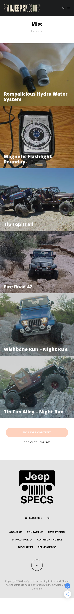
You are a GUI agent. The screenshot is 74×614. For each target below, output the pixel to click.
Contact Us (35, 532)
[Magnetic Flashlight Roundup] (37, 137)
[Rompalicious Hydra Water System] (37, 74)
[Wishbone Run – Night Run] (37, 324)
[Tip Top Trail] (37, 199)
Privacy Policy (22, 539)
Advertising (56, 532)
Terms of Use (47, 547)
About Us (15, 532)
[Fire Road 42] (37, 262)
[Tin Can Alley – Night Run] (37, 387)
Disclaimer (25, 547)
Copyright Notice (49, 539)
